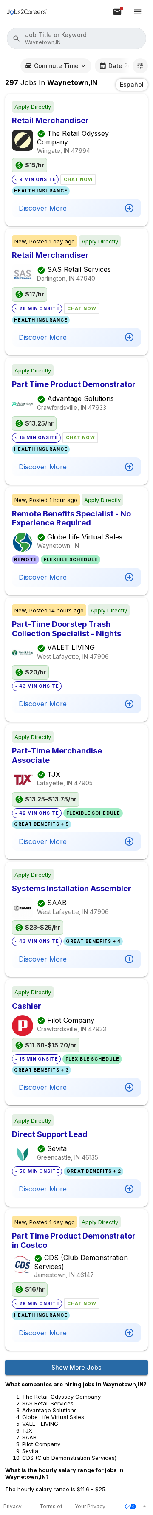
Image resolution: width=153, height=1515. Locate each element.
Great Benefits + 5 (41, 824)
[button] (76, 38)
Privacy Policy (12, 1506)
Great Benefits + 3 (41, 1070)
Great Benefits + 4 (93, 941)
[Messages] (117, 11)
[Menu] (137, 11)
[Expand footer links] (144, 1506)
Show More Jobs (76, 1367)
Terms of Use (51, 1506)
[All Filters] (140, 65)
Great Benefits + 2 (93, 1171)
